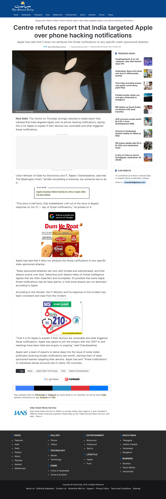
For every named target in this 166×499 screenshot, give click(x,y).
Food (89, 463)
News (49, 20)
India (48, 15)
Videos (110, 15)
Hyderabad (26, 15)
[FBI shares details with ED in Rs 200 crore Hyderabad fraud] (148, 145)
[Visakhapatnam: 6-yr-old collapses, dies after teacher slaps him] (148, 61)
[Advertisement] (61, 152)
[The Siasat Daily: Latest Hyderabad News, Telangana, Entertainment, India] (22, 6)
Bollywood (91, 440)
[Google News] (51, 379)
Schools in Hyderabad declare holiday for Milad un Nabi (128, 133)
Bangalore (127, 452)
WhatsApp (40, 395)
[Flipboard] (72, 379)
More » (39, 416)
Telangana (38, 15)
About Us (30, 488)
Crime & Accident (59, 474)
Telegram (52, 395)
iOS (53, 397)
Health (90, 459)
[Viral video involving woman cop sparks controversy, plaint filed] (148, 85)
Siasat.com (40, 20)
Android (44, 397)
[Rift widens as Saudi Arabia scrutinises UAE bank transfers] (148, 109)
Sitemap (136, 488)
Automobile (128, 471)
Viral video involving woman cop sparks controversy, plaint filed (128, 85)
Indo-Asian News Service (57, 47)
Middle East (57, 15)
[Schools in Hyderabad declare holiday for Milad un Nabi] (148, 133)
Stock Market (129, 467)
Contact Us (61, 488)
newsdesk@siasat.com (135, 182)
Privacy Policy (102, 488)
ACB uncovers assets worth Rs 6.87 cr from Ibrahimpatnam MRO (128, 121)
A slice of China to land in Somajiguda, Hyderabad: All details (128, 157)
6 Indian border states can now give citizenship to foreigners (127, 97)
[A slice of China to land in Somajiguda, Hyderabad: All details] (148, 157)
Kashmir (18, 464)
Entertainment (71, 15)
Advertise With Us (76, 488)
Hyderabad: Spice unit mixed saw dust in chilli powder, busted (128, 73)
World (17, 456)
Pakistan (18, 460)
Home (16, 15)
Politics (18, 452)
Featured (19, 440)
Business (92, 15)
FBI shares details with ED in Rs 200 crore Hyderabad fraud (128, 145)
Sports (82, 15)
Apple (29, 371)
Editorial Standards (45, 488)
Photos (102, 15)
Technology (56, 459)
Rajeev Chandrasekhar (79, 371)
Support (90, 488)
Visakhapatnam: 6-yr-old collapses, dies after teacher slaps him (128, 61)
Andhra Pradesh (130, 444)
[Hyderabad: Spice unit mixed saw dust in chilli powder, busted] (148, 73)
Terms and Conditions (121, 488)
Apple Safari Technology (46, 371)
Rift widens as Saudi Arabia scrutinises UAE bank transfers (128, 109)
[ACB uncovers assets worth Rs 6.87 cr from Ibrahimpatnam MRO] (148, 121)
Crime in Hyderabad (60, 470)
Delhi (17, 448)
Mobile (54, 455)
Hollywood (92, 444)
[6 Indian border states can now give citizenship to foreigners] (148, 97)
